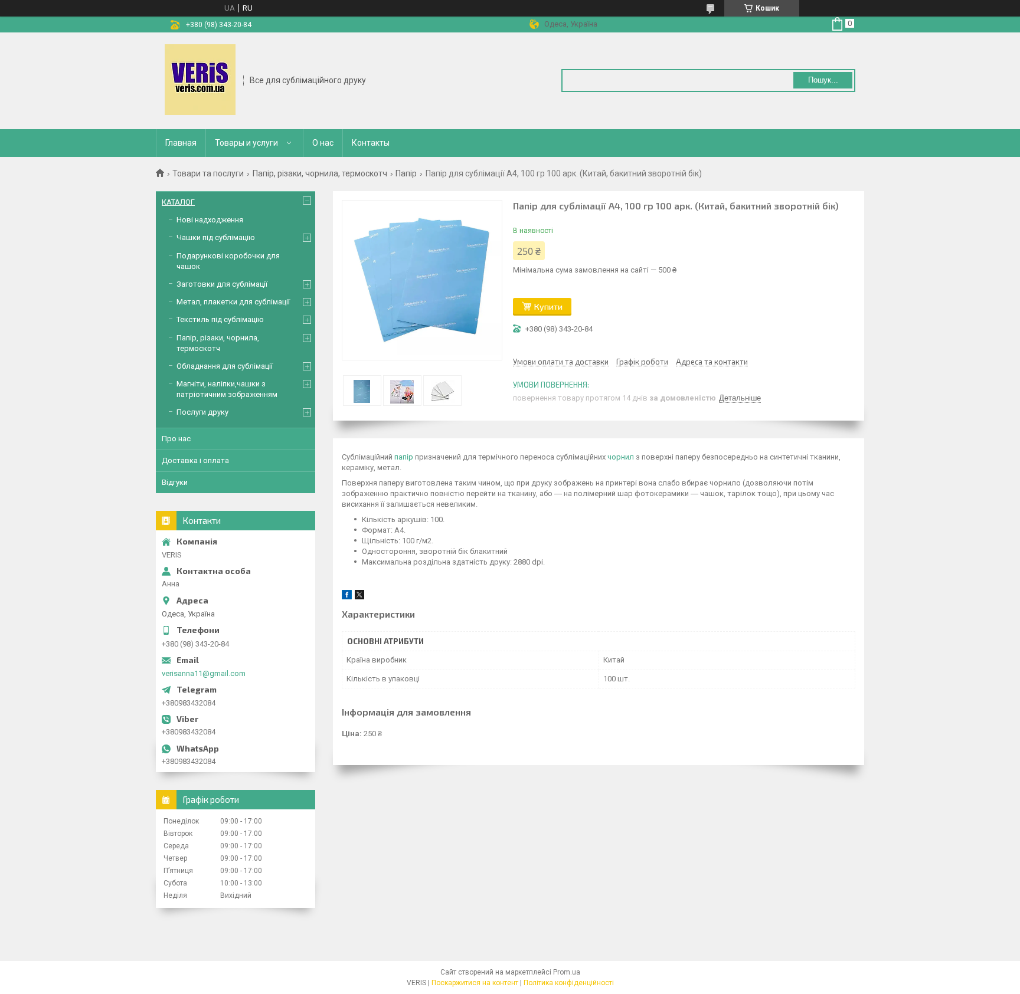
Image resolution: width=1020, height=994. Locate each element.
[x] (359, 596)
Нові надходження (209, 219)
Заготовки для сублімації (221, 284)
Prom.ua (566, 972)
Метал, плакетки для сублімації (233, 301)
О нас (323, 142)
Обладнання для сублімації (224, 366)
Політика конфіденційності (569, 983)
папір (403, 456)
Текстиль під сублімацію (220, 319)
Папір (406, 173)
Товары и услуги (246, 142)
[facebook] (347, 596)
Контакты (371, 142)
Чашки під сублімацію (215, 237)
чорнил (620, 456)
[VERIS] (200, 79)
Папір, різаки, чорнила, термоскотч (320, 173)
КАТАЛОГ (178, 202)
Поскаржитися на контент (474, 983)
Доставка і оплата (195, 460)
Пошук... (823, 80)
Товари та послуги (208, 173)
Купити (548, 306)
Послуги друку (202, 412)
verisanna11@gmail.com (204, 673)
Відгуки (175, 482)
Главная (181, 142)
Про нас (176, 438)
